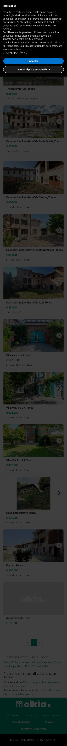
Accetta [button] (33, 60)
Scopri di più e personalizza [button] (33, 69)
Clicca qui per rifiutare (15, 52)
